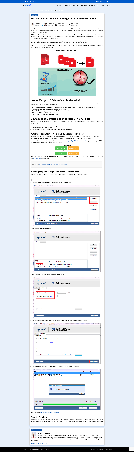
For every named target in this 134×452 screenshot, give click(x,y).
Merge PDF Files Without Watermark (49, 412)
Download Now (61, 148)
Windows (76, 5)
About (105, 449)
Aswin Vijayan (38, 25)
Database (92, 5)
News (102, 5)
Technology (67, 5)
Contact (110, 449)
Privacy (101, 449)
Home (59, 5)
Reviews (109, 5)
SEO (98, 5)
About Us (99, 1)
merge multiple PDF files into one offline (76, 141)
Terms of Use (94, 449)
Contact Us (107, 1)
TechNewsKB (35, 449)
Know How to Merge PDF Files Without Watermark (53, 164)
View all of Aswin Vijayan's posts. (39, 443)
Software (84, 5)
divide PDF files (37, 158)
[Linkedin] (53, 25)
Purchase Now (73, 148)
